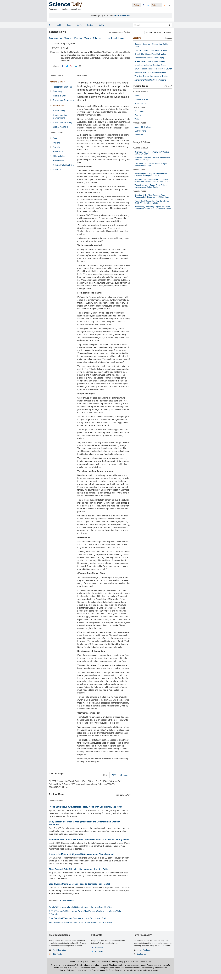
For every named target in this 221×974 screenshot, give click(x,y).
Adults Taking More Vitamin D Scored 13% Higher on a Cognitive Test (80, 907)
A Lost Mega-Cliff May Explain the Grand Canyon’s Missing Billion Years (151, 174)
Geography (139, 111)
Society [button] (90, 25)
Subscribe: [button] (156, 5)
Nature (137, 95)
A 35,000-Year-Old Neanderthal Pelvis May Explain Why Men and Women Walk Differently (85, 912)
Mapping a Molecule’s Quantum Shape (150, 65)
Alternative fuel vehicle (63, 164)
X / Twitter (99, 951)
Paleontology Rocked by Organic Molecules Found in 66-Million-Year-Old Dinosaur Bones (153, 207)
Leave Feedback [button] (144, 950)
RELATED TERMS (56, 133)
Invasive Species (141, 99)
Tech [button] (69, 25)
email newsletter (122, 15)
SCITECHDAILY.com (67, 900)
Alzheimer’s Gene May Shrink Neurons (150, 80)
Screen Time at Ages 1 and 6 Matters (150, 61)
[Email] (80, 66)
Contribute (95, 961)
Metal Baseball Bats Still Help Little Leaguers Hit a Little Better (79, 869)
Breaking (137, 37)
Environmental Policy (62, 122)
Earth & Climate (57, 105)
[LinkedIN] (75, 66)
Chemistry (57, 91)
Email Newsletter (59, 950)
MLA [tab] (105, 775)
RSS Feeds (57, 954)
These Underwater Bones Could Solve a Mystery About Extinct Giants (151, 186)
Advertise (106, 961)
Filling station (59, 155)
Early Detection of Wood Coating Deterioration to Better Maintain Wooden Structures (84, 823)
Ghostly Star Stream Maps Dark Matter (150, 54)
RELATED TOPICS (56, 75)
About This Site (76, 961)
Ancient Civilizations (143, 127)
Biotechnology (140, 103)
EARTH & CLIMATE (140, 107)
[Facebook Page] (143, 5)
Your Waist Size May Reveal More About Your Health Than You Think (80, 922)
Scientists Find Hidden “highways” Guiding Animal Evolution (152, 153)
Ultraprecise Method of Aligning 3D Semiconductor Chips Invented (81, 854)
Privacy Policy (117, 961)
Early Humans (140, 130)
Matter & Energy (57, 81)
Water (137, 119)
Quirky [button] (101, 25)
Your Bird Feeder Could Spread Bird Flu (151, 50)
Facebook (99, 947)
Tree (55, 138)
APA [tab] (114, 775)
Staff (87, 961)
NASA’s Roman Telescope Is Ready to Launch (153, 68)
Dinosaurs (139, 134)
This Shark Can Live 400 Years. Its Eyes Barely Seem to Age (151, 164)
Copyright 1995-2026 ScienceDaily (65, 965)
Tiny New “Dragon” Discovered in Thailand (152, 76)
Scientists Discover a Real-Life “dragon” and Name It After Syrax (152, 158)
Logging (56, 142)
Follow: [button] (136, 5)
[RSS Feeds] (164, 5)
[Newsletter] (169, 5)
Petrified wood (59, 160)
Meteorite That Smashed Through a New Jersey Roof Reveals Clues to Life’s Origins (152, 180)
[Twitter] (67, 66)
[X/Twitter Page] (148, 5)
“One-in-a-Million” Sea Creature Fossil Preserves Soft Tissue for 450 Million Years (152, 196)
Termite (56, 147)
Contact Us (141, 954)
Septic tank (58, 151)
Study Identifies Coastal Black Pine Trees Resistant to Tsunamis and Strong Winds (89, 839)
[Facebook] (62, 66)
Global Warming (60, 126)
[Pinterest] (71, 66)
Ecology (138, 115)
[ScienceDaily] (65, 4)
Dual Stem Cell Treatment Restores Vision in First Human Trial (77, 918)
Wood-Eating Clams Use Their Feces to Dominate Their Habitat (79, 883)
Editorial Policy (132, 961)
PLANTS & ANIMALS (140, 91)
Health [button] (59, 25)
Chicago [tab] (124, 775)
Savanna (57, 169)
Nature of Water (60, 95)
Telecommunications (62, 86)
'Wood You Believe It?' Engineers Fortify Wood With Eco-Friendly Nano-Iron (85, 806)
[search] (169, 25)
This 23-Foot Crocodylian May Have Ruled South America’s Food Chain (152, 202)
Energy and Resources (63, 100)
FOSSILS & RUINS (139, 123)
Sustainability (59, 110)
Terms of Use (145, 961)
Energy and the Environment (60, 116)
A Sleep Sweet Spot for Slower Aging (149, 57)
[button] (149, 32)
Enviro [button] (79, 25)
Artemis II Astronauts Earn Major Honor (150, 72)
